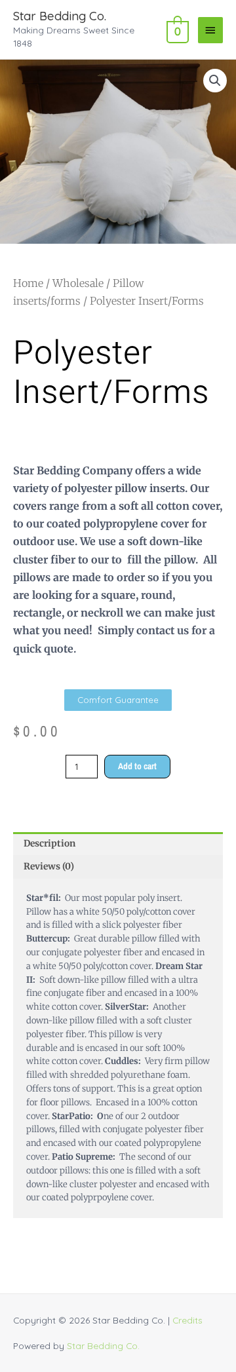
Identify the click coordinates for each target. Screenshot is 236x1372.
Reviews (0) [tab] (49, 866)
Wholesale (78, 283)
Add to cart (137, 766)
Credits (187, 1319)
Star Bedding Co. (59, 16)
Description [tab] (49, 843)
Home (28, 283)
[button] (215, 80)
